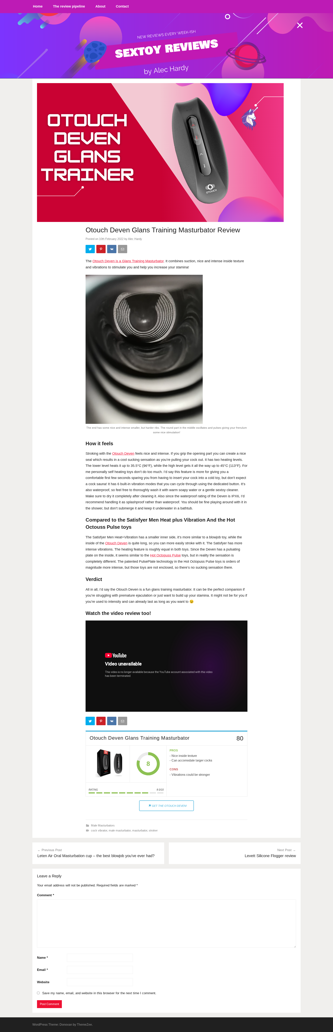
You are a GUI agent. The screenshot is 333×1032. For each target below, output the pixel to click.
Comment (45, 895)
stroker (153, 830)
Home (38, 6)
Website (43, 982)
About (100, 6)
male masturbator (120, 830)
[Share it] (112, 250)
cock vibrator (99, 830)
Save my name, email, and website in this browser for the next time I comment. (99, 993)
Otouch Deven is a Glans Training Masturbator (128, 261)
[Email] (123, 250)
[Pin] (101, 250)
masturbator (139, 830)
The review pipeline (69, 6)
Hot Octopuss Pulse (165, 555)
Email (42, 970)
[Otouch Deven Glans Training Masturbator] (107, 763)
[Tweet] (91, 250)
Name (42, 957)
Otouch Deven (123, 453)
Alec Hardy (135, 238)
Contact (122, 6)
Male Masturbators (103, 825)
